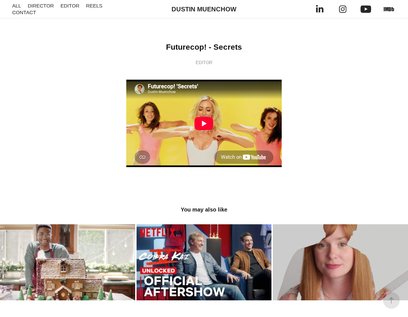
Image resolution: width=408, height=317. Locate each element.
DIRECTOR (41, 6)
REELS (94, 6)
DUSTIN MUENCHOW (204, 9)
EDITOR (70, 6)
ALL (16, 6)
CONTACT (24, 12)
